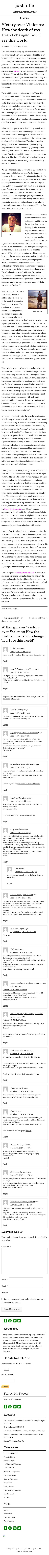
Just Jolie (23, 46)
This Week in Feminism (12, 1490)
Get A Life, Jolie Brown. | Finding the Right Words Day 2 (24, 1431)
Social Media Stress (38, 617)
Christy (18, 868)
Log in (6, 1510)
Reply (5, 661)
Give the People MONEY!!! (14, 1427)
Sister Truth (8, 1483)
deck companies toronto (19, 1050)
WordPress (29, 1549)
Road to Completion (11, 1479)
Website (5, 1292)
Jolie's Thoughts (12, 609)
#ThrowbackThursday (13, 1464)
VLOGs (6, 1497)
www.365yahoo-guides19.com (22, 669)
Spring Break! (9, 1486)
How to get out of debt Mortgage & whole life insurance (24, 1035)
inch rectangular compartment (22, 1201)
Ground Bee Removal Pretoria (22, 764)
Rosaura (13, 1111)
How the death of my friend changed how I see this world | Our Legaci (23, 697)
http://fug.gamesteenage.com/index (24, 732)
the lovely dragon (17, 928)
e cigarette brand (17, 829)
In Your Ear (9, 1467)
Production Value (10, 1475)
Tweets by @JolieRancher (12, 1399)
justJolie (24, 6)
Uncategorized (9, 1494)
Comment (6, 1246)
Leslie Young (15, 648)
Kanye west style (17, 1088)
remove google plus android (21, 894)
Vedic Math (14, 949)
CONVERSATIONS (11, 1453)
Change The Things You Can (14, 1441)
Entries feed (8, 1513)
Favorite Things (9, 1457)
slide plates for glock (18, 1144)
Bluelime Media (27, 1551)
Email (5, 1286)
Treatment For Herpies (19, 797)
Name (5, 1279)
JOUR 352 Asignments (12, 1472)
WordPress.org (9, 1521)
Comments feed (9, 1517)
